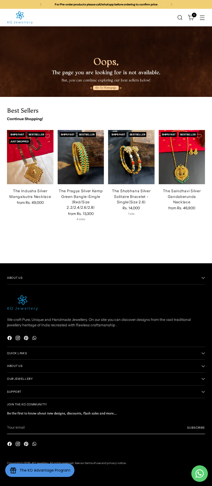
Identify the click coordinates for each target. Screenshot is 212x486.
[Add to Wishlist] (47, 136)
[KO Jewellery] (20, 17)
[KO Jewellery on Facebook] (10, 338)
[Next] (171, 4)
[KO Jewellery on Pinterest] (27, 338)
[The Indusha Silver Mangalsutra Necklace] (30, 157)
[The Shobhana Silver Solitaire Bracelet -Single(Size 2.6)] (131, 157)
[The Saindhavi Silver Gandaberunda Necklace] (182, 157)
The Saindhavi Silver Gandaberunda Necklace (182, 196)
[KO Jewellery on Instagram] (18, 338)
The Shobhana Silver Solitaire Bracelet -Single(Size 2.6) (131, 196)
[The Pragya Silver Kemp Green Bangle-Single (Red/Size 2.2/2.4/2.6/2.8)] (81, 157)
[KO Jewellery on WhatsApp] (35, 338)
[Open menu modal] (202, 17)
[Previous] (41, 4)
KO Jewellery (40, 463)
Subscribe (196, 427)
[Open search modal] (180, 17)
